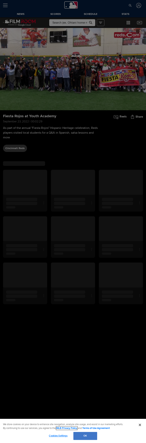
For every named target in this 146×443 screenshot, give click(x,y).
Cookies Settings (58, 435)
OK (85, 435)
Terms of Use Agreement (96, 428)
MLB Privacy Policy (66, 428)
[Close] (140, 425)
